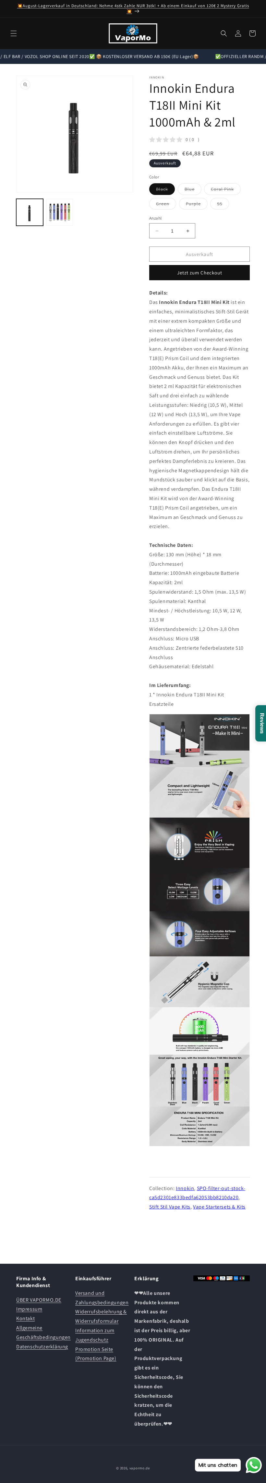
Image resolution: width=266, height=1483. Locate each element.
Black (165, 190)
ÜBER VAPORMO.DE (38, 1299)
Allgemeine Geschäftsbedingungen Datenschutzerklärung (43, 1337)
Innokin (185, 1188)
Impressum (29, 1309)
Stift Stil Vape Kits (169, 1206)
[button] (13, 33)
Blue (193, 190)
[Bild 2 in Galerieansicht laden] (59, 212)
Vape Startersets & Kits (219, 1206)
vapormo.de (139, 1468)
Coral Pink (226, 190)
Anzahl (155, 218)
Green (166, 205)
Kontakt (25, 1318)
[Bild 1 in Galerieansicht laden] (29, 212)
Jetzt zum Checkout (199, 273)
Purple (197, 205)
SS (223, 205)
